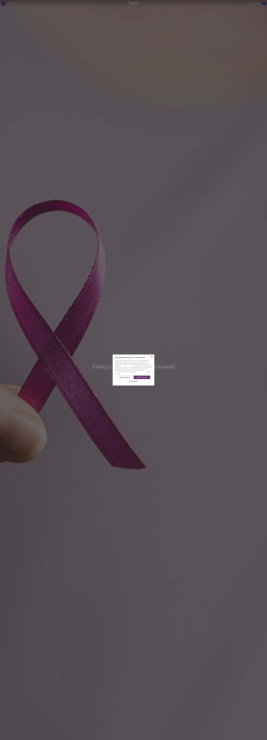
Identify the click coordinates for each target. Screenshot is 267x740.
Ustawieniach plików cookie (141, 371)
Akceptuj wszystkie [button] (142, 377)
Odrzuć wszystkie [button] (125, 377)
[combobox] (152, 356)
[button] (133, 381)
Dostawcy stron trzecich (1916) (127, 366)
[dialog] (133, 370)
